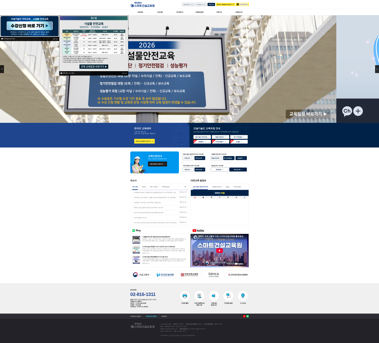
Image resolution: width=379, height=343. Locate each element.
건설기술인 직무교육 (201, 137)
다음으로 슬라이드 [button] (377, 69)
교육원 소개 (238, 12)
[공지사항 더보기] (185, 187)
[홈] (142, 4)
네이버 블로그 (247, 316)
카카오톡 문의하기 (242, 4)
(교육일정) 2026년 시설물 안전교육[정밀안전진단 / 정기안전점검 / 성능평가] (156, 192)
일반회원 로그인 (188, 4)
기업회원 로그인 (201, 4)
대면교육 (187, 158)
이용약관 (164, 316)
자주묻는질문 (166, 186)
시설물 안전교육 (216, 186)
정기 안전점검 (238, 137)
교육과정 (140, 12)
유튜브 (244, 316)
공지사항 (135, 186)
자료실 (144, 186)
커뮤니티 (219, 12)
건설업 (238, 141)
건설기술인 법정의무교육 (200, 186)
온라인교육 (198, 158)
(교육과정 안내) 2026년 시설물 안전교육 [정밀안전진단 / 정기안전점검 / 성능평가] (158, 197)
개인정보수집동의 (135, 316)
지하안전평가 (219, 141)
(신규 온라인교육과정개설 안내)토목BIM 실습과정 (148, 212)
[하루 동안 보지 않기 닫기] (29, 25)
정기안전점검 (228, 158)
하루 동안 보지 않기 (9, 38)
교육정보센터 (199, 12)
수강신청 (160, 12)
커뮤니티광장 (154, 186)
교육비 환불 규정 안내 (140, 217)
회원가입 (211, 4)
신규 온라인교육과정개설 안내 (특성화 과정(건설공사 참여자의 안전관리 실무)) (157, 222)
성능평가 (201, 141)
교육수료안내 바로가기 (156, 164)
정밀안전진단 (216, 158)
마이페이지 (179, 12)
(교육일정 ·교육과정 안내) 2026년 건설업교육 (147, 202)
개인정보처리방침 (151, 316)
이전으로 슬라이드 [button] (2, 69)
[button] (185, 115)
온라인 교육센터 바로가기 (224, 4)
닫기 (54, 39)
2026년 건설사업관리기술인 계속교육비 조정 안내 (148, 207)
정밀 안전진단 (219, 137)
